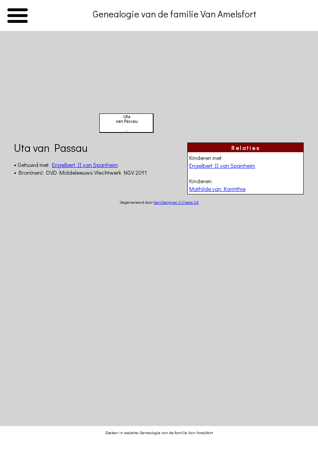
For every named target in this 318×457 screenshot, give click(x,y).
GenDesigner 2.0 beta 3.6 (176, 202)
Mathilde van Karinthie (217, 188)
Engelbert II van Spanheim (222, 165)
